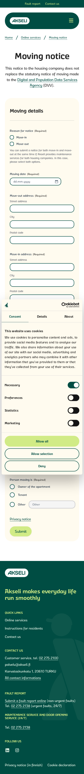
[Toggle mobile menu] (71, 21)
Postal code (16, 232)
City (12, 216)
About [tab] (68, 316)
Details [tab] (42, 316)
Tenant (22, 495)
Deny (42, 466)
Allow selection (42, 454)
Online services (31, 37)
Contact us (52, 4)
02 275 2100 (48, 658)
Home (9, 37)
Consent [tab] (15, 316)
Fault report (32, 4)
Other (21, 504)
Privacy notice (20, 519)
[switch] (73, 398)
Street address (18, 201)
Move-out (22, 144)
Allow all (42, 441)
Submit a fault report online (25, 701)
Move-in (21, 137)
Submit (21, 531)
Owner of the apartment (34, 487)
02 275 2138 (20, 706)
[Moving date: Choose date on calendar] (56, 181)
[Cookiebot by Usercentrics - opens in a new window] (61, 305)
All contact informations (23, 678)
